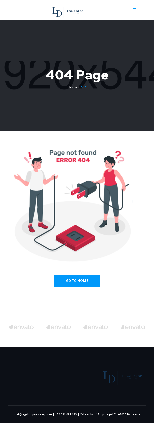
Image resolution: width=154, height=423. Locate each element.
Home (72, 87)
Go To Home (77, 280)
